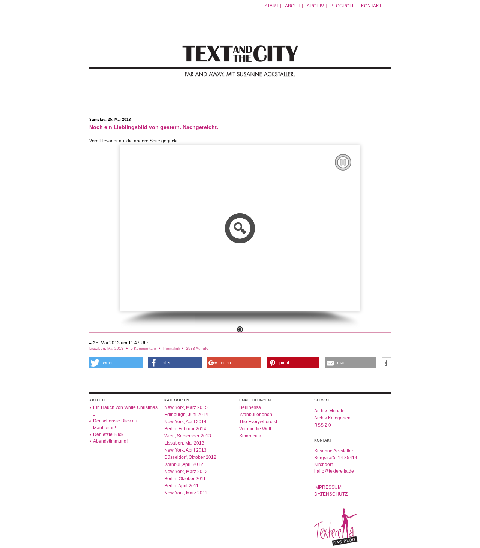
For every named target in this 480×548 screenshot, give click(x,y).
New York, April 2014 (185, 421)
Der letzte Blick (108, 434)
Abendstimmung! (110, 441)
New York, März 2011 (185, 493)
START (271, 6)
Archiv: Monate (329, 410)
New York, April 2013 (185, 450)
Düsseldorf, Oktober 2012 (190, 457)
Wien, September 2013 (187, 436)
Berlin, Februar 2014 (185, 428)
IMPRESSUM (328, 487)
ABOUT (292, 6)
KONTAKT (371, 6)
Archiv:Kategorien (332, 418)
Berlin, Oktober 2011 (185, 478)
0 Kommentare (143, 348)
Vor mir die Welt (255, 428)
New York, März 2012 (186, 471)
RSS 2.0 (322, 425)
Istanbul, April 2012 (183, 464)
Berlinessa (250, 407)
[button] (116, 362)
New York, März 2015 (186, 407)
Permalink (171, 348)
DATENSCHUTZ (331, 494)
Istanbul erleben (255, 414)
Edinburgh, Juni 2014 (186, 414)
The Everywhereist (258, 421)
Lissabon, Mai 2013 (106, 348)
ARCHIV (315, 6)
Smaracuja (250, 436)
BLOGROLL (342, 6)
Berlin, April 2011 (181, 485)
